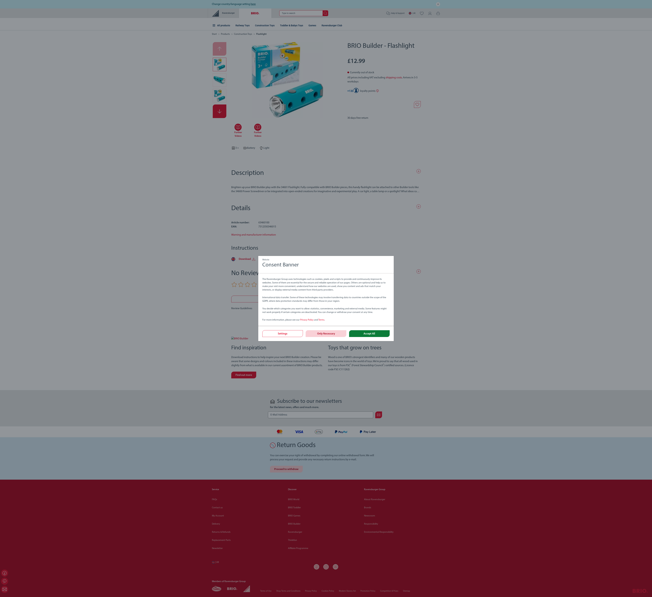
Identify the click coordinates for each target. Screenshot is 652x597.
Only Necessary (326, 333)
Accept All (369, 333)
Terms (321, 320)
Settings (282, 333)
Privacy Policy (307, 320)
